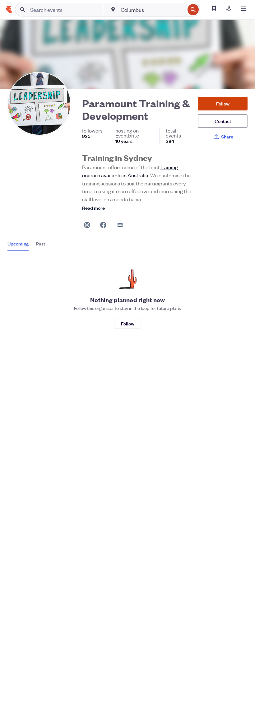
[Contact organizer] (120, 225)
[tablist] (26, 246)
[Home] (8, 9)
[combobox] (152, 9)
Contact (223, 121)
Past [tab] (40, 244)
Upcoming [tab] (18, 244)
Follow (223, 103)
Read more (93, 207)
